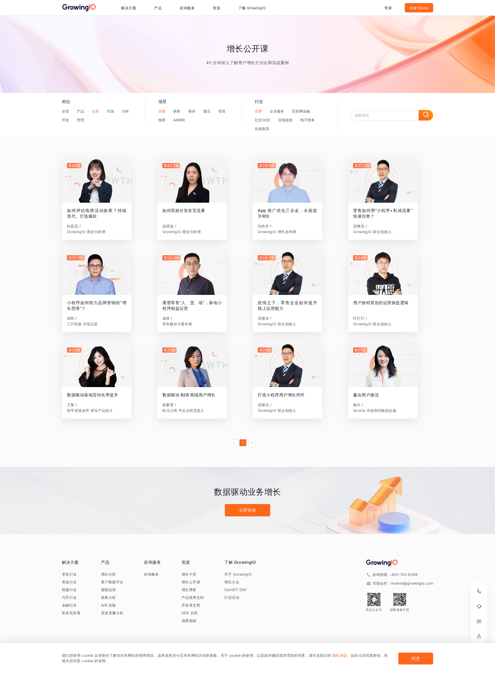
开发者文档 (191, 605)
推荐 (162, 120)
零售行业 (69, 574)
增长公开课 (191, 582)
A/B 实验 (108, 605)
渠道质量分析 (112, 613)
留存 (191, 111)
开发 (65, 120)
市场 (110, 111)
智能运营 (108, 589)
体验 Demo (418, 8)
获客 (176, 111)
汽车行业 (69, 597)
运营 (95, 111)
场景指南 (189, 620)
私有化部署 (71, 613)
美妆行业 (69, 582)
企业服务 (277, 111)
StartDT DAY (235, 589)
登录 (388, 8)
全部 (65, 111)
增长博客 (189, 589)
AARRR (179, 120)
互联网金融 (301, 111)
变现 (221, 111)
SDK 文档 (189, 613)
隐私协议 (339, 655)
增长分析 (108, 574)
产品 (80, 111)
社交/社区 (262, 120)
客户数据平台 (112, 582)
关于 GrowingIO (238, 574)
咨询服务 (187, 8)
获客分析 (108, 597)
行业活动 (231, 597)
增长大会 (231, 582)
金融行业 (69, 605)
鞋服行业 (69, 589)
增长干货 (189, 574)
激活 (206, 111)
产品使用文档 (193, 597)
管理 (80, 120)
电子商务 (307, 120)
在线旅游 (285, 120)
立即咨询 (247, 510)
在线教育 (262, 128)
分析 (125, 111)
